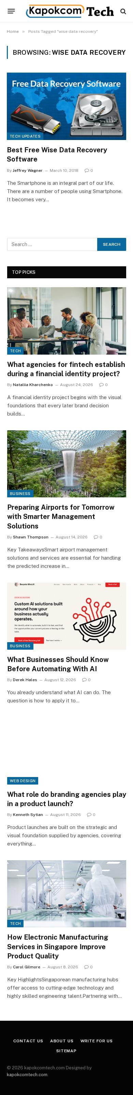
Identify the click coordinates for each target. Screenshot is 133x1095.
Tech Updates (25, 136)
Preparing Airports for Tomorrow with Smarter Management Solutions (61, 516)
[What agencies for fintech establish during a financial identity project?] (66, 320)
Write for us (96, 1041)
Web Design (22, 781)
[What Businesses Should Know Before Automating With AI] (66, 616)
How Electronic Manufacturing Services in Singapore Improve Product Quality (57, 946)
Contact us (28, 1041)
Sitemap (66, 1050)
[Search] (122, 11)
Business (20, 494)
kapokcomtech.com (27, 1074)
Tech (15, 351)
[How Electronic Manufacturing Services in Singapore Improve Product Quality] (66, 893)
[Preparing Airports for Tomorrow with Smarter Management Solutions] (66, 463)
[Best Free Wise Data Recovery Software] (66, 106)
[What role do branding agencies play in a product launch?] (66, 750)
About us (62, 1041)
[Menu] (11, 11)
